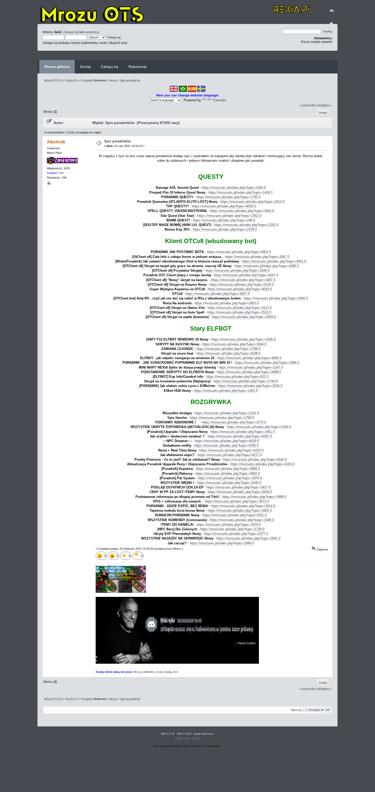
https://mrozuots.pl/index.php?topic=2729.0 (225, 229)
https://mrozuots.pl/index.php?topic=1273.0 (234, 422)
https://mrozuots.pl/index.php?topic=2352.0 (229, 216)
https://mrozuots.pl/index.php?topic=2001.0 (248, 538)
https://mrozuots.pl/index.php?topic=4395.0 (267, 266)
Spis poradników (117, 141)
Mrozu (137, 671)
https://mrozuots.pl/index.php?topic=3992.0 (228, 473)
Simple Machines (203, 733)
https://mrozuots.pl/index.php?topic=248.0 (224, 220)
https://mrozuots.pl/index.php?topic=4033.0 (240, 289)
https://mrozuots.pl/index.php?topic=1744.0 (246, 381)
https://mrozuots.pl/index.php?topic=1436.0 (240, 192)
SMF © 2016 (184, 733)
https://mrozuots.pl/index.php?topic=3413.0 (252, 202)
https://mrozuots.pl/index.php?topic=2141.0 (227, 413)
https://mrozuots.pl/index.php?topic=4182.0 (255, 459)
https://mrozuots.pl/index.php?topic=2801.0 (227, 303)
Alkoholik (56, 142)
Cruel (159, 671)
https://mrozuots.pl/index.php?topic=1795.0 (228, 197)
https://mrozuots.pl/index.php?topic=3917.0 (239, 487)
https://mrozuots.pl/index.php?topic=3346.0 (237, 270)
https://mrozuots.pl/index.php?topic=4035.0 (224, 206)
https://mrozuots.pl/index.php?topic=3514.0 (243, 506)
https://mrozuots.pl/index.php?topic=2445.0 (229, 483)
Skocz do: (297, 710)
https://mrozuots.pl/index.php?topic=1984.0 (267, 362)
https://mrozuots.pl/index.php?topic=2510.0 (242, 284)
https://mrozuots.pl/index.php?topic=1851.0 (243, 432)
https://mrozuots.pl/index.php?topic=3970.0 (230, 478)
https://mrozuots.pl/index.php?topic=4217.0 (230, 455)
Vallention (148, 671)
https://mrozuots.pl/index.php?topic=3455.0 (240, 510)
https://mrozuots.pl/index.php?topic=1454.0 (234, 188)
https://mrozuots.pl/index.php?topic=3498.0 (249, 372)
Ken (175, 671)
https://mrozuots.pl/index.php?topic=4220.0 (231, 450)
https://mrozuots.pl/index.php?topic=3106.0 (243, 339)
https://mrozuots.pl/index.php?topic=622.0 (237, 377)
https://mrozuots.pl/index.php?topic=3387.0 (243, 280)
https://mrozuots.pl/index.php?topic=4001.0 (239, 252)
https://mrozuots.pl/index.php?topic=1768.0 (222, 418)
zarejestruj (91, 32)
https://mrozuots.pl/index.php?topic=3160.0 (259, 427)
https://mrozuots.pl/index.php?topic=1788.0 (228, 349)
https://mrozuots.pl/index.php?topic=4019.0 (227, 441)
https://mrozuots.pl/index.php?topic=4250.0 (226, 445)
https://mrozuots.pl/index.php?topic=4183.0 (262, 464)
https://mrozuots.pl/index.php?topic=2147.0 (251, 367)
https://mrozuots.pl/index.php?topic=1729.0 (232, 529)
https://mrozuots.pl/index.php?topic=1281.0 (226, 391)
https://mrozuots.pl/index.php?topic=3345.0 (276, 298)
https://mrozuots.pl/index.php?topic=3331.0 (235, 515)
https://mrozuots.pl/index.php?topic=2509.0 (244, 317)
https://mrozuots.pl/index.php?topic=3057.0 (217, 294)
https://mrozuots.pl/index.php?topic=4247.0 (246, 275)
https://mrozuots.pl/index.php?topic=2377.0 (236, 534)
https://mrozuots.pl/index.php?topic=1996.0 (222, 543)
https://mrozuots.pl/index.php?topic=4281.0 (240, 436)
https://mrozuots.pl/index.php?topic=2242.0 (246, 225)
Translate (219, 100)
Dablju (168, 671)
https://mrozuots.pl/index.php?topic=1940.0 (242, 520)
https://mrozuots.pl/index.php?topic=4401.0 (274, 261)
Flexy (111, 80)
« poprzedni (307, 105)
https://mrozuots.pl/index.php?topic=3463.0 (242, 211)
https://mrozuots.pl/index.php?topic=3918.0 (240, 492)
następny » (324, 105)
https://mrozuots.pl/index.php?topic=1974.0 (229, 524)
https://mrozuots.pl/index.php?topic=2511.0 (239, 312)
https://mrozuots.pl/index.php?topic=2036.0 (250, 386)
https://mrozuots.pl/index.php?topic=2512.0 (240, 308)
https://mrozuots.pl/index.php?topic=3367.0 (257, 257)
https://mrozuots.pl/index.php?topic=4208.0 (228, 353)
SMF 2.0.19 (167, 733)
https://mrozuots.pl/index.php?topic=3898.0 (254, 497)
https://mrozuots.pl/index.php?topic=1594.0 (234, 344)
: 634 (55, 172)
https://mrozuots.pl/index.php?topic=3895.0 (249, 358)
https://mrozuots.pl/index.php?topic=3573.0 (237, 501)
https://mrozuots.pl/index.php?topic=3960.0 (228, 469)
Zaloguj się (71, 32)
